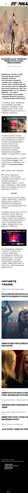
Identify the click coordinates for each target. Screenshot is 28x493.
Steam (15, 160)
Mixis (8, 492)
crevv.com (8, 490)
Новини (3, 291)
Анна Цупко (17, 66)
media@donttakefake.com (13, 461)
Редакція (9, 464)
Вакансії (8, 468)
